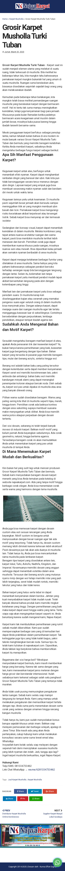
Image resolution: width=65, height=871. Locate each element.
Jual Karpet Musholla (17, 780)
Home (5, 19)
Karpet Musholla (16, 19)
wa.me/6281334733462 (41, 769)
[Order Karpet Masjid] (32, 847)
